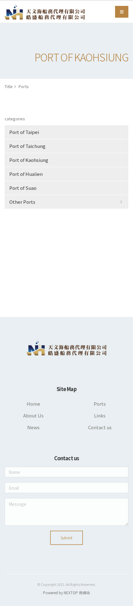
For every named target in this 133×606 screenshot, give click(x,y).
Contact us (100, 427)
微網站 (84, 592)
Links (99, 415)
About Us (33, 415)
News (33, 427)
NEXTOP (71, 592)
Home (33, 403)
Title (9, 86)
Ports (24, 86)
